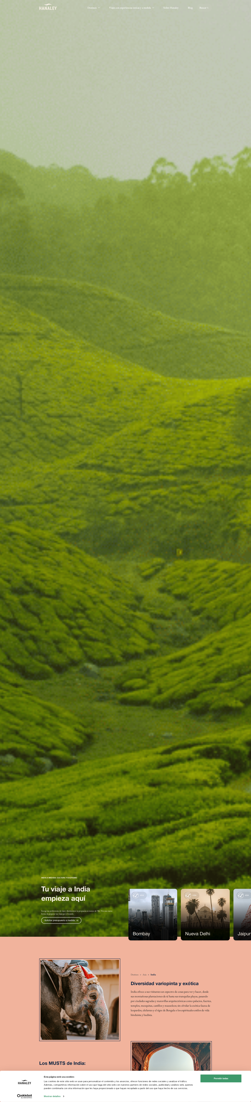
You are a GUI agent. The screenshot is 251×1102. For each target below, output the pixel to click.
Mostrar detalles (52, 1096)
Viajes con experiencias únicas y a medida (130, 7)
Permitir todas (221, 1078)
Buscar (203, 7)
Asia (144, 974)
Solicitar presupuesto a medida (59, 920)
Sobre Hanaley (171, 7)
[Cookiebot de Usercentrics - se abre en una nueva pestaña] (24, 1096)
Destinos (92, 7)
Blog (190, 7)
